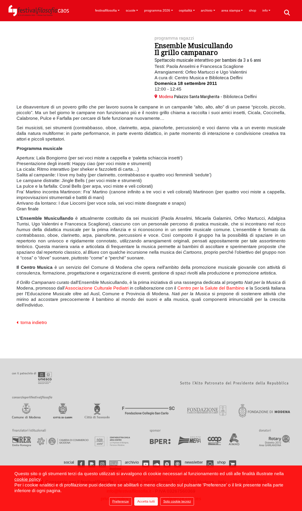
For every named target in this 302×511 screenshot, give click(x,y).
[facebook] (81, 463)
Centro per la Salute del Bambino (211, 288)
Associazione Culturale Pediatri (96, 288)
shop (252, 10)
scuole (130, 10)
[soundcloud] (156, 463)
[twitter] (91, 463)
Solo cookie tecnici (177, 501)
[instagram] (102, 463)
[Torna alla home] (38, 10)
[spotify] (167, 463)
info (265, 10)
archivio (206, 10)
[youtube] (145, 463)
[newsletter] (210, 463)
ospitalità (185, 10)
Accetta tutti (146, 501)
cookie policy (27, 479)
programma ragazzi (174, 38)
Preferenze (120, 501)
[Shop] (232, 463)
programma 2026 (157, 10)
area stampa (230, 10)
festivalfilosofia (106, 10)
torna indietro (32, 322)
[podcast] (177, 463)
